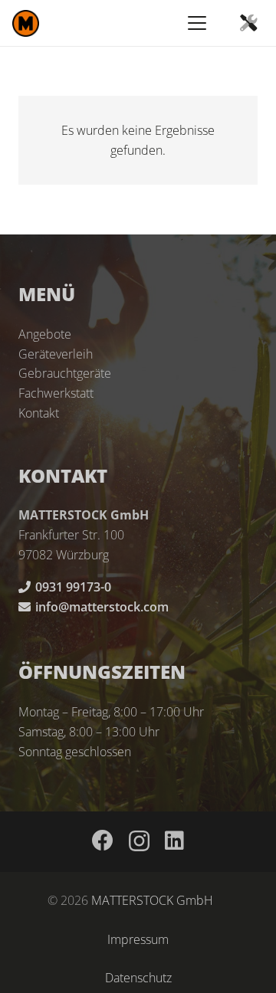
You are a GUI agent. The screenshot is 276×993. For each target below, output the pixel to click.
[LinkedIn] (174, 840)
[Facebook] (102, 840)
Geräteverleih (55, 354)
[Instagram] (139, 842)
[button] (197, 23)
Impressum (138, 939)
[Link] (248, 22)
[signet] (25, 23)
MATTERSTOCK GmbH (152, 900)
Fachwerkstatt (56, 393)
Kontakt (38, 413)
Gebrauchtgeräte (64, 373)
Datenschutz (138, 977)
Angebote (44, 334)
